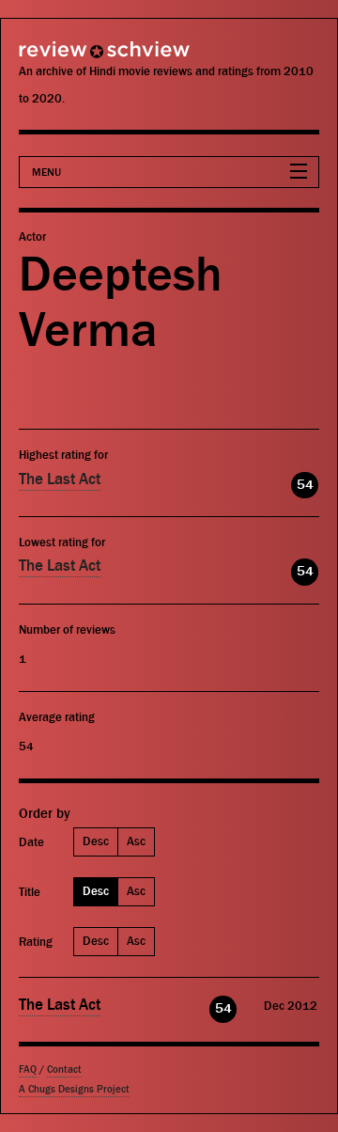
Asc (136, 841)
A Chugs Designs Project (74, 1089)
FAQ (28, 1069)
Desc (96, 841)
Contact (64, 1069)
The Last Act (59, 479)
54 (305, 485)
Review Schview (70, 57)
